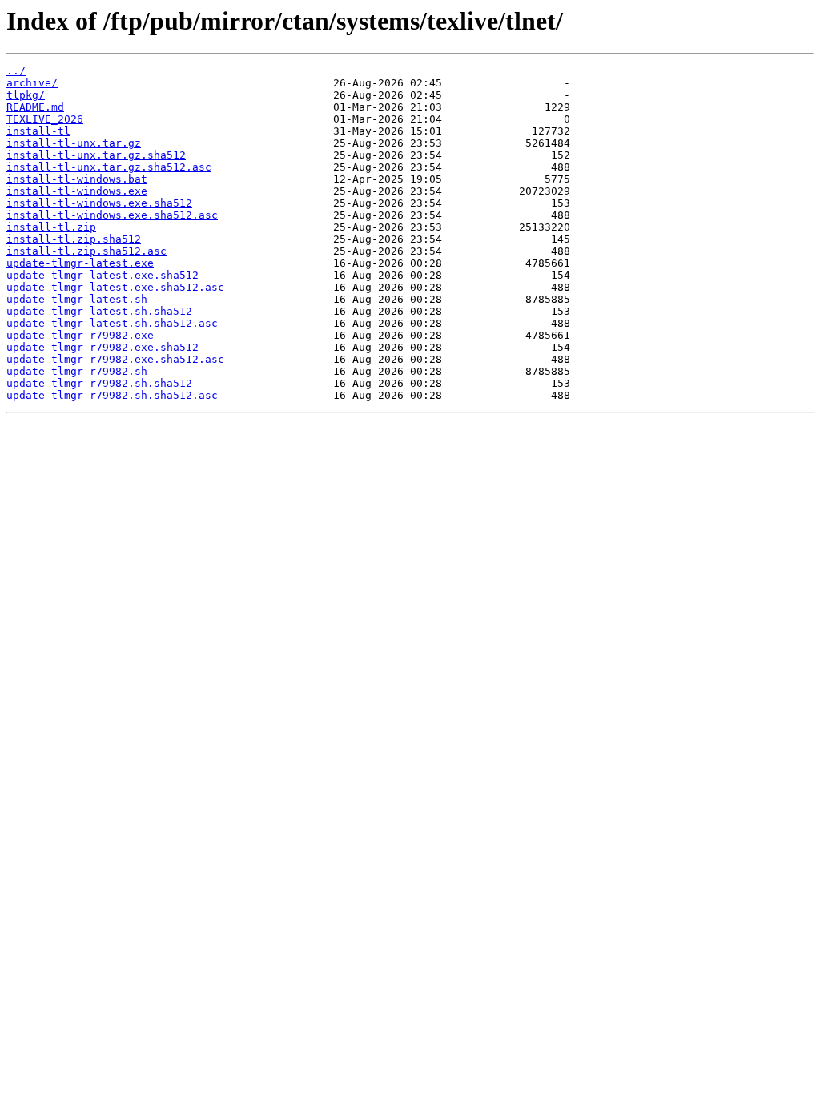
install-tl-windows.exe (76, 191)
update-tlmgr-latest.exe (80, 263)
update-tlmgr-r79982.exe (80, 335)
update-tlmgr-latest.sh (76, 299)
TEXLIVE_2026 (44, 119)
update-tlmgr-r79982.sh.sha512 (99, 383)
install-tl (38, 131)
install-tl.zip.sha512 (73, 239)
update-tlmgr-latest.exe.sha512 (102, 275)
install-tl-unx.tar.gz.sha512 (96, 155)
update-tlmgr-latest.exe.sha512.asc (115, 287)
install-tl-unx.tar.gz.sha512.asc (108, 167)
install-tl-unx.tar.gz (73, 143)
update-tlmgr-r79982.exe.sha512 (102, 347)
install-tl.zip (51, 227)
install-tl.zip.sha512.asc (86, 251)
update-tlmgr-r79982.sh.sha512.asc (112, 395)
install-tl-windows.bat (76, 179)
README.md (35, 107)
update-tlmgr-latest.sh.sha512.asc (112, 323)
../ (16, 71)
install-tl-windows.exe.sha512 (99, 203)
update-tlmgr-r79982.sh (76, 371)
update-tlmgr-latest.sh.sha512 (99, 311)
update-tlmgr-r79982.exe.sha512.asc (115, 359)
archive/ (32, 83)
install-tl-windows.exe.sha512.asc (112, 215)
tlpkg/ (25, 95)
